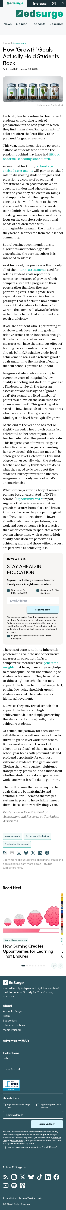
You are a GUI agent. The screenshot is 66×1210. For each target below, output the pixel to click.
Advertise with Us (16, 1041)
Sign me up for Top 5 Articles (49, 591)
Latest (7, 1058)
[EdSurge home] (15, 3)
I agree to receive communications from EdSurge (31, 637)
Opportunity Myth (29, 499)
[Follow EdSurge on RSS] (5, 1177)
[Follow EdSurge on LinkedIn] (48, 1177)
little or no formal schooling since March (32, 156)
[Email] (12, 853)
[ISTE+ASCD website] (39, 3)
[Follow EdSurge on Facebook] (56, 1177)
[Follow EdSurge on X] (22, 1177)
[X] (33, 853)
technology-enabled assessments (28, 168)
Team (6, 1015)
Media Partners (12, 1030)
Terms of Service (27, 1198)
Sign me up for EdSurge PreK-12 (19, 591)
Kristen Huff (11, 69)
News (8, 24)
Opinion (21, 24)
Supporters (10, 1020)
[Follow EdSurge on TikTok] (39, 1177)
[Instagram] (19, 853)
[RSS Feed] (5, 853)
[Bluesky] (26, 853)
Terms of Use (22, 626)
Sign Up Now (42, 609)
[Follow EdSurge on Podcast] (22, 1185)
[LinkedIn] (40, 853)
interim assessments (31, 269)
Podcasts (38, 24)
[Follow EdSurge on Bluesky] (31, 1177)
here (15, 863)
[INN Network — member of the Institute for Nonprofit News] (11, 1085)
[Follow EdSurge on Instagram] (14, 1177)
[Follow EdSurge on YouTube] (5, 1185)
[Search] (63, 3)
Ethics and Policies (14, 1025)
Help (40, 1198)
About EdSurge (12, 1011)
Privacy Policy (40, 626)
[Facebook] (47, 853)
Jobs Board (11, 1069)
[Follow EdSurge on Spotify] (14, 1185)
